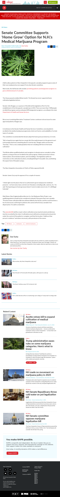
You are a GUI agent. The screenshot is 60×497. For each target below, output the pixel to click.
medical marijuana (31, 223)
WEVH (36, 477)
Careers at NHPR (26, 474)
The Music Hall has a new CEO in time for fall (24, 284)
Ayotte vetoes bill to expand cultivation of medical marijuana (40, 319)
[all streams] (57, 8)
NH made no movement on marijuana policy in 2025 (40, 373)
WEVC (36, 474)
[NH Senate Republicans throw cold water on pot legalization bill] (13, 395)
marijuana (19, 223)
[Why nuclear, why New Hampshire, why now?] (7, 261)
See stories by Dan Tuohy (18, 248)
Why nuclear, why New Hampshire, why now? (24, 261)
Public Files (37, 470)
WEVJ (35, 478)
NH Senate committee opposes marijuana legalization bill (37, 418)
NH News (4, 27)
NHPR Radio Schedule (25, 470)
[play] (4, 8)
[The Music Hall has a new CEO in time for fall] (7, 284)
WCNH (36, 473)
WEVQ (36, 482)
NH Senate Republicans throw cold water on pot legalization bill (41, 394)
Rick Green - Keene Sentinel (33, 400)
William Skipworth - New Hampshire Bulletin (36, 325)
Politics (14, 259)
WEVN (36, 479)
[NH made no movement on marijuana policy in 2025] (13, 375)
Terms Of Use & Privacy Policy (38, 467)
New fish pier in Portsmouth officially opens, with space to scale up (30, 272)
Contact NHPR (26, 466)
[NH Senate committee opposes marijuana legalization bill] (13, 419)
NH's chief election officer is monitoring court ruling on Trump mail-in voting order (34, 295)
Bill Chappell (29, 351)
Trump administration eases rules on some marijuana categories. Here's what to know (40, 344)
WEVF (35, 475)
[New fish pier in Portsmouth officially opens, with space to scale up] (7, 273)
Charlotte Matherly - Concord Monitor (35, 377)
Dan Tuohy (25, 46)
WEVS (36, 483)
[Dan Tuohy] (5, 239)
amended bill (9, 212)
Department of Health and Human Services (16, 112)
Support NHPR (12, 453)
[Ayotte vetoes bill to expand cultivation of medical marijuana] (13, 320)
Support (53, 2)
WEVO (36, 480)
